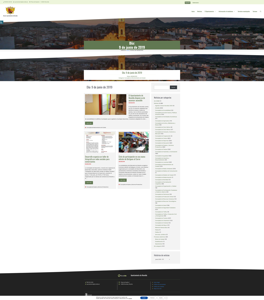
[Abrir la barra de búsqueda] (260, 11)
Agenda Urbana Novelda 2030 (163, 105)
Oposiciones (158, 244)
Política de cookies (159, 286)
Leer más (89, 123)
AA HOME (157, 101)
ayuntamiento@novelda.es (21, 2)
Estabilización (159, 241)
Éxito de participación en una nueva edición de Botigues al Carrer (132, 158)
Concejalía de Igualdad (161, 156)
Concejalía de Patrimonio (162, 194)
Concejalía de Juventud (161, 162)
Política (157, 232)
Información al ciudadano (226, 11)
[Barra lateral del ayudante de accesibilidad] (1, 22)
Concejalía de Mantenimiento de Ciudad (134, 78)
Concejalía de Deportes (161, 140)
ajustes (130, 298)
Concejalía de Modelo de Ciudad (164, 175)
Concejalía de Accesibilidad (163, 110)
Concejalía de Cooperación (162, 136)
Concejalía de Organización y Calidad (165, 186)
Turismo (255, 11)
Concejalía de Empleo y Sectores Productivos (97, 187)
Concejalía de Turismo (161, 218)
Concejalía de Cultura (161, 138)
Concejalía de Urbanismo (162, 220)
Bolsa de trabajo (159, 239)
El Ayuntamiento (209, 11)
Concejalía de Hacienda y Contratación (166, 151)
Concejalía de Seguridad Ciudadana (165, 207)
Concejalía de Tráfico (161, 212)
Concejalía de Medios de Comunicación (166, 171)
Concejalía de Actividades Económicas (166, 116)
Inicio (193, 11)
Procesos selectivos (159, 237)
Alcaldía (157, 108)
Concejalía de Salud (160, 205)
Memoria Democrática (161, 227)
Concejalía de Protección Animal (164, 196)
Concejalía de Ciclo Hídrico (162, 127)
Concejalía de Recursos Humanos (164, 199)
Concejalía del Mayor (161, 225)
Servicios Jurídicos (160, 234)
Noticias (199, 11)
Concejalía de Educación (162, 143)
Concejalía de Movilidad (162, 179)
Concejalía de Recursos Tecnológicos (165, 201)
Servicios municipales (244, 11)
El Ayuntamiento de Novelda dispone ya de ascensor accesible (137, 98)
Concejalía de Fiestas (161, 149)
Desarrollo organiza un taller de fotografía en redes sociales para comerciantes (97, 159)
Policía (157, 230)
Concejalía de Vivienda (161, 223)
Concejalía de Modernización (163, 177)
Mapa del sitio (157, 288)
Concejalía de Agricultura (162, 121)
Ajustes (161, 297)
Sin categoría (157, 246)
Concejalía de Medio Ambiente (163, 168)
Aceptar (144, 297)
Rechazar (152, 297)
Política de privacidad (160, 284)
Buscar (173, 87)
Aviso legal (157, 282)
